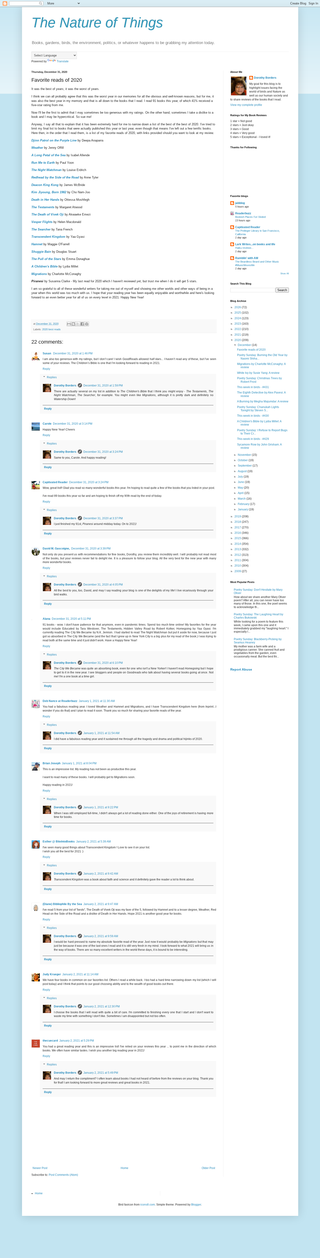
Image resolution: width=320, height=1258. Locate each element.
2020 (238, 340)
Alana (46, 618)
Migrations (39, 274)
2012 (238, 555)
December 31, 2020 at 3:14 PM (72, 423)
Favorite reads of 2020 (251, 349)
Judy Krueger (52, 974)
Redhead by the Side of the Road (55, 177)
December (245, 345)
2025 (238, 312)
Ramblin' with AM (246, 258)
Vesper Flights (41, 222)
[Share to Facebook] (82, 324)
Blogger (196, 1204)
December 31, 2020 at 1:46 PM (73, 353)
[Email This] (69, 324)
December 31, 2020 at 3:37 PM (103, 518)
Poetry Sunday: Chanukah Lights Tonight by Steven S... (258, 408)
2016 (238, 532)
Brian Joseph (51, 763)
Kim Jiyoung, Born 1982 (48, 192)
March (242, 498)
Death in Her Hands (45, 199)
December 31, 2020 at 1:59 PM (103, 385)
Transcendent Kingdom (48, 236)
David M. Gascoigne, (56, 548)
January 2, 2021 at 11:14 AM (80, 974)
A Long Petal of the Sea (48, 155)
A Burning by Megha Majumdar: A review (262, 401)
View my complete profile (246, 105)
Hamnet (36, 244)
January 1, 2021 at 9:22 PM (100, 807)
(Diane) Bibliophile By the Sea (62, 904)
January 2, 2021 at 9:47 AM (100, 904)
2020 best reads (51, 329)
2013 (238, 549)
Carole (47, 423)
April (241, 493)
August (242, 471)
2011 (238, 560)
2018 (238, 521)
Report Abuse (241, 669)
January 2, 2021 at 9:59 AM (100, 936)
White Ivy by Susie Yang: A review (258, 373)
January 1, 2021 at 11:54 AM (101, 733)
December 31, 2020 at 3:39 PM (91, 548)
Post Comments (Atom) (63, 1174)
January (243, 509)
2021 (238, 334)
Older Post (208, 1168)
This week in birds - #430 (253, 415)
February (244, 504)
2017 (238, 527)
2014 (238, 544)
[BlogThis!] (73, 324)
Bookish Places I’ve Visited (250, 216)
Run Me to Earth (43, 162)
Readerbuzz (243, 213)
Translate (63, 61)
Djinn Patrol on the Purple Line (54, 140)
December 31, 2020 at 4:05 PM (103, 584)
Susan (47, 353)
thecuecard (50, 1040)
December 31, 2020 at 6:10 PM (103, 662)
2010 (238, 565)
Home (124, 1168)
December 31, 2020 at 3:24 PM (103, 451)
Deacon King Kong (45, 185)
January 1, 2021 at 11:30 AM (97, 701)
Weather (37, 147)
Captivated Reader (55, 482)
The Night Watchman (46, 170)
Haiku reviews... (244, 247)
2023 (238, 323)
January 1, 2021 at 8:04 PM (79, 763)
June (241, 482)
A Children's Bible (44, 266)
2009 (238, 571)
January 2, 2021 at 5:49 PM (100, 1072)
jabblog (240, 203)
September (245, 465)
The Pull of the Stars (46, 259)
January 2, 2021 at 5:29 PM (76, 1040)
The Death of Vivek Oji (47, 214)
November (245, 454)
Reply (46, 369)
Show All (284, 273)
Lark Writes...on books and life (255, 244)
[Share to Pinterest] (86, 324)
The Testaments (42, 207)
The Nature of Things (97, 22)
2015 (238, 538)
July (241, 476)
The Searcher (41, 229)
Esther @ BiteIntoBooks (59, 841)
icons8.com (147, 1204)
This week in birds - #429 (253, 439)
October (243, 460)
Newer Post (40, 1168)
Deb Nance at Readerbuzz (60, 701)
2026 (238, 307)
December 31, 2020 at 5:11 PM (71, 618)
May (241, 487)
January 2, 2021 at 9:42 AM (100, 873)
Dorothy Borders (65, 385)
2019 (238, 516)
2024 (238, 318)
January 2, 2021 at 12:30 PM (101, 1006)
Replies (52, 377)
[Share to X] (77, 324)
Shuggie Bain (41, 251)
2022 (238, 329)
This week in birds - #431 (253, 387)
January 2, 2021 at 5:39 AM (93, 841)
